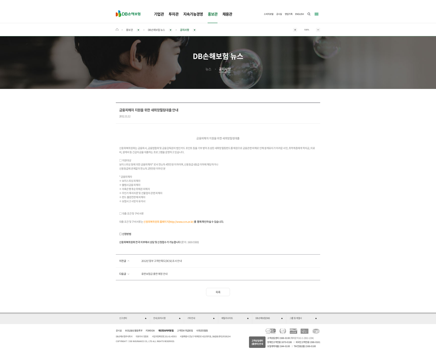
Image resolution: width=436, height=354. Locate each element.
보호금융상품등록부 (133, 330)
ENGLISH (299, 14)
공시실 (279, 14)
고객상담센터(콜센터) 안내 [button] (257, 342)
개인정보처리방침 (166, 330)
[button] (133, 318)
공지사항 (225, 69)
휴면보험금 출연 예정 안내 (154, 274)
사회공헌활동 (202, 330)
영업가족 (288, 14)
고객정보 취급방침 (185, 330)
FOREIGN (150, 330)
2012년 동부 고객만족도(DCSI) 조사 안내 (161, 261)
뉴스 (208, 69)
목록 (218, 292)
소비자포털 (269, 14)
